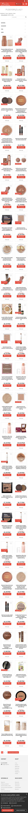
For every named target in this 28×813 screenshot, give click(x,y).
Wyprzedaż (17, 768)
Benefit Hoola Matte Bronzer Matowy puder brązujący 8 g (21, 437)
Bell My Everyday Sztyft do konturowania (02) (7, 615)
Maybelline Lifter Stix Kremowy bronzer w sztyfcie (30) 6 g (21, 378)
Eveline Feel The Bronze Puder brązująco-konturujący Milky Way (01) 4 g (21, 616)
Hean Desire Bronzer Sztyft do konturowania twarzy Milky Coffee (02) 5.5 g (21, 50)
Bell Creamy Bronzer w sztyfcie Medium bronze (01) (21, 735)
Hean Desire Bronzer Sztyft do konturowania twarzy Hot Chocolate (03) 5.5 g (7, 199)
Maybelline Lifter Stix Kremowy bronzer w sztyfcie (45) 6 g (21, 556)
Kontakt (3, 759)
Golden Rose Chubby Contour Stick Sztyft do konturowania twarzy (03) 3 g (7, 467)
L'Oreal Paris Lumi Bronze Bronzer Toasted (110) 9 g (21, 80)
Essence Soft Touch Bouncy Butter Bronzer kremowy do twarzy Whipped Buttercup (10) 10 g (7, 141)
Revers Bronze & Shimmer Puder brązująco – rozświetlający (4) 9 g (7, 646)
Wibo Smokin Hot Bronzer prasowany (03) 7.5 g (7, 497)
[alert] (14, 803)
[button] (14, 808)
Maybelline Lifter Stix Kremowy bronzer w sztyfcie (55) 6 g (7, 437)
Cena (2, 29)
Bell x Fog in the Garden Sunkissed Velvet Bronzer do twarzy (7, 259)
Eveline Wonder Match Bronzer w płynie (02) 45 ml (21, 318)
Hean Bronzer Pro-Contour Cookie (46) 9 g (7, 347)
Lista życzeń (17, 785)
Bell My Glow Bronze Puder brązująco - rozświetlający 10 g (21, 259)
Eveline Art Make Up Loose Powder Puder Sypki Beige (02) (7, 676)
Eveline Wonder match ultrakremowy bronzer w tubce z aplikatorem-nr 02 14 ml (21, 646)
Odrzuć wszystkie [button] (20, 810)
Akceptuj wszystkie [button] (7, 810)
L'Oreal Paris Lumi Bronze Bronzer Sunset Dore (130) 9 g (7, 169)
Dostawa (16, 764)
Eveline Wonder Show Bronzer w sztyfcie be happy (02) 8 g (7, 80)
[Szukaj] (23, 4)
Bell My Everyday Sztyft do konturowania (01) (21, 139)
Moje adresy (17, 784)
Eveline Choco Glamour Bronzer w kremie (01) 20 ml (21, 497)
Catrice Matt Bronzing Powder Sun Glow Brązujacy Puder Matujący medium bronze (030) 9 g (21, 587)
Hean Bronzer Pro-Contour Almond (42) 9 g (21, 228)
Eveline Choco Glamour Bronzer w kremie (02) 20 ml (7, 110)
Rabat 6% (3, 789)
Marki (2, 32)
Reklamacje (17, 766)
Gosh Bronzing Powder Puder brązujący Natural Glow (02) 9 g (21, 705)
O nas (16, 763)
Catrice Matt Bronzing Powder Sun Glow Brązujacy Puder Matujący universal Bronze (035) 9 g (7, 409)
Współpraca (17, 771)
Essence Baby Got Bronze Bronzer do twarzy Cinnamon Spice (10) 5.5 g (7, 50)
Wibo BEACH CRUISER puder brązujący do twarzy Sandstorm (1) (7, 229)
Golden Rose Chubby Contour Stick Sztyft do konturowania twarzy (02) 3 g (7, 557)
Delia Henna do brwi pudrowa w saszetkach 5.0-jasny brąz (21, 676)
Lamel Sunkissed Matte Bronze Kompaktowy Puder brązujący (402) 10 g (7, 378)
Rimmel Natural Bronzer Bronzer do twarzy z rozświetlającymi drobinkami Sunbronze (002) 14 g (21, 111)
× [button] (26, 794)
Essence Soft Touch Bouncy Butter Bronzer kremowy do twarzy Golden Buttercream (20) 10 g (21, 200)
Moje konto (17, 782)
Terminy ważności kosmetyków (6, 787)
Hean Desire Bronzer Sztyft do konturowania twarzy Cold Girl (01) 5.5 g (21, 289)
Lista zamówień (18, 787)
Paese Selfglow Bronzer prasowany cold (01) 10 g (7, 734)
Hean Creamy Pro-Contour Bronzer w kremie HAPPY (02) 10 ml (7, 289)
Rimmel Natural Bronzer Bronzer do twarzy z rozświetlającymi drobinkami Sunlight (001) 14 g (7, 587)
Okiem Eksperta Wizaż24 (5, 791)
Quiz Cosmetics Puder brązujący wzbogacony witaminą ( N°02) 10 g (21, 467)
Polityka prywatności (5, 784)
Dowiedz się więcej (21, 801)
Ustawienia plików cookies (6, 785)
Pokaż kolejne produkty (13, 752)
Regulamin (3, 782)
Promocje (17, 770)
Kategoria (3, 23)
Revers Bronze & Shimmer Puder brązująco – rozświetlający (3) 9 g (7, 706)
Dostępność (3, 26)
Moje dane (17, 789)
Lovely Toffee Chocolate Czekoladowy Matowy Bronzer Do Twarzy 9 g (7, 318)
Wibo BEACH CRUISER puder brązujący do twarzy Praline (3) (7, 527)
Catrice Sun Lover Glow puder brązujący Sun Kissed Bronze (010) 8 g (21, 169)
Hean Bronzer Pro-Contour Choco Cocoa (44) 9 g (21, 408)
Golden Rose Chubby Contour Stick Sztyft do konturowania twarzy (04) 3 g (21, 348)
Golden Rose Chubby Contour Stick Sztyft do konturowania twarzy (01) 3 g (21, 527)
